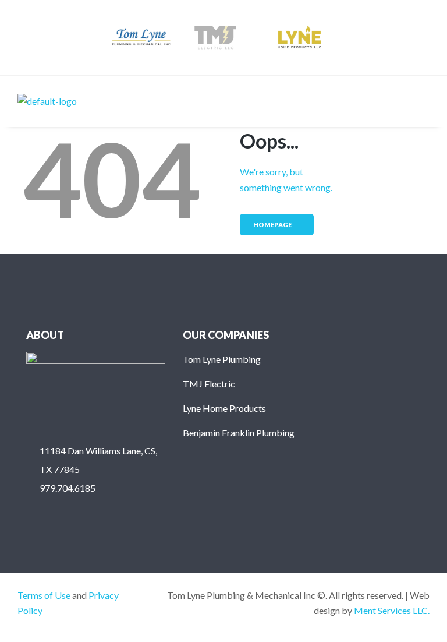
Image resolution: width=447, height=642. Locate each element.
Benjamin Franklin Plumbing (239, 432)
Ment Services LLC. (392, 610)
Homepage (272, 224)
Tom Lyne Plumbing (222, 359)
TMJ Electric (209, 383)
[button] (420, 101)
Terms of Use (43, 595)
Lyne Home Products (224, 408)
